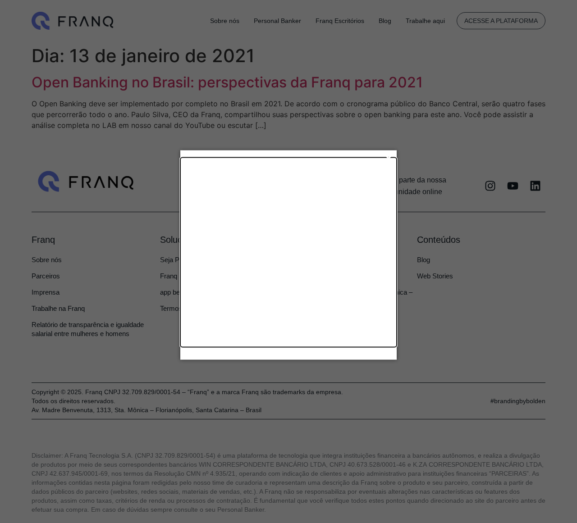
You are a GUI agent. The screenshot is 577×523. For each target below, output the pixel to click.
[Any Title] (288, 252)
